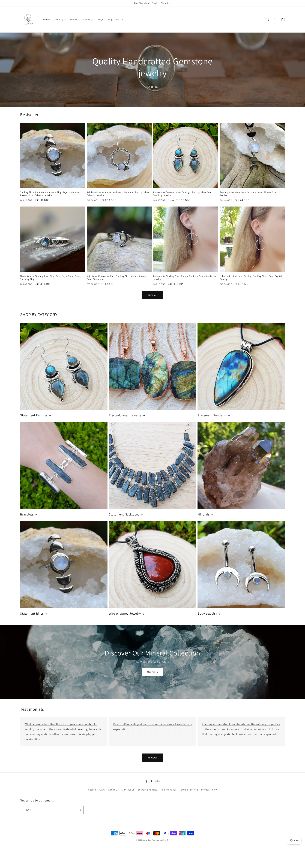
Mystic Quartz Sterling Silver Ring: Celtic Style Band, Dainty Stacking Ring (51, 278)
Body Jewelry (207, 613)
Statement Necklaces (124, 514)
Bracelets (26, 514)
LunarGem (147, 840)
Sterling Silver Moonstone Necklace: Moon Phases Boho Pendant (248, 194)
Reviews (153, 757)
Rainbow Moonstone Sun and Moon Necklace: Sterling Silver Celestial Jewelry (118, 194)
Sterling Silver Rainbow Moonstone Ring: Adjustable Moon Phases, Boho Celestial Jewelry (50, 194)
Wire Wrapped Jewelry (125, 613)
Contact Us (128, 789)
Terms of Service (189, 789)
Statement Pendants (212, 415)
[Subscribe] (79, 810)
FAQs (102, 789)
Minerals (204, 514)
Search (92, 789)
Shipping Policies (147, 789)
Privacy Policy (209, 789)
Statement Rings (32, 613)
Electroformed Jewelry (125, 415)
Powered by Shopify (160, 840)
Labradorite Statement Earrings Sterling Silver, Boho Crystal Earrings (251, 278)
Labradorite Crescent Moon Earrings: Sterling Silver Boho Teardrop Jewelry (182, 194)
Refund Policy (168, 789)
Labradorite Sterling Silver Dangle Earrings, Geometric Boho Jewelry (184, 278)
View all (153, 295)
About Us (113, 789)
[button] (60, 19)
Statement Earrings (33, 415)
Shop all (152, 86)
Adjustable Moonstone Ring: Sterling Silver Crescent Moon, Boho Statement (117, 278)
